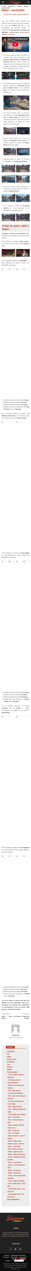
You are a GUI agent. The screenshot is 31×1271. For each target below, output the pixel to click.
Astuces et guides (12, 1072)
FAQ (8, 1054)
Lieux (8, 1064)
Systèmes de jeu (11, 1059)
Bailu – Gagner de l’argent (15, 1106)
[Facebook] (11, 1249)
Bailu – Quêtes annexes (14, 1091)
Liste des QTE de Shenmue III (15, 1093)
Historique (14, 1257)
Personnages (11, 1062)
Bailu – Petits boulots (14, 1133)
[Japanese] (22, 1259)
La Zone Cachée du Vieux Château (16, 1114)
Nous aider (22, 1257)
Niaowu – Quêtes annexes (15, 1141)
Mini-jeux (9, 1067)
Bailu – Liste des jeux (13, 1130)
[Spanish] (25, 1259)
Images (9, 1056)
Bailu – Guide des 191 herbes (15, 1149)
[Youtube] (20, 1249)
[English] (13, 1259)
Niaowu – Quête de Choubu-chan (16, 1154)
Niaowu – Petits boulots (14, 1173)
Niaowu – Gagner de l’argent (22, 1017)
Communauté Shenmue (17, 1255)
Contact (8, 1260)
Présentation (11, 1051)
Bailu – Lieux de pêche (9, 1017)
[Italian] (20, 1259)
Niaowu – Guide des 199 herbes (16, 1181)
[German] (18, 1259)
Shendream (15, 1035)
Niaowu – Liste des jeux (14, 1170)
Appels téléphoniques (13, 1199)
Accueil (6, 1255)
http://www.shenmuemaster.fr (15, 1037)
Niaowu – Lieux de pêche (14, 1162)
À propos (6, 1257)
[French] (16, 1259)
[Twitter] (15, 1249)
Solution (9, 1069)
